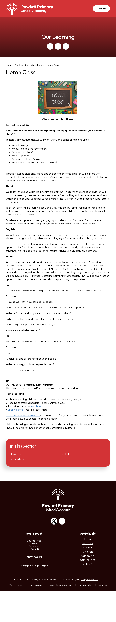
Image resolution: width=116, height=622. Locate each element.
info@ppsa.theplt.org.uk (34, 565)
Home (9, 65)
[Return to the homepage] (12, 8)
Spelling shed (15, 409)
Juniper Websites (89, 579)
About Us (87, 543)
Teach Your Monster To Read (23, 415)
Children (88, 551)
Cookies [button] (103, 585)
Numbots (35, 406)
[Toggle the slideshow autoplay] (66, 46)
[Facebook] (62, 521)
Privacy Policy (86, 585)
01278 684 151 (34, 557)
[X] (54, 521)
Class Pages (37, 65)
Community (87, 555)
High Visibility (36, 585)
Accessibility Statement (60, 585)
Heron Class (52, 65)
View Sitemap (16, 585)
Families (87, 547)
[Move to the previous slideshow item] (50, 46)
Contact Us (88, 564)
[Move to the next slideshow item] (58, 46)
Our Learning (21, 65)
